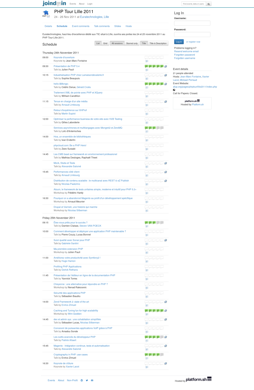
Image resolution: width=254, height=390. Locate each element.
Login (89, 3)
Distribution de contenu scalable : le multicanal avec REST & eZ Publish (91, 180)
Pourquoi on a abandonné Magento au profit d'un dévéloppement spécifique (93, 198)
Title (144, 43)
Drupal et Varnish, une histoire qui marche (75, 207)
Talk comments (102, 26)
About (81, 3)
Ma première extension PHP (68, 249)
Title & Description (158, 43)
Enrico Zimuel (69, 305)
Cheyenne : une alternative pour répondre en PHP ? (81, 284)
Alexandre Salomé (71, 166)
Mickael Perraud (188, 80)
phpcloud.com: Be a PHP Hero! (70, 145)
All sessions (117, 43)
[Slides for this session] (165, 66)
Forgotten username (184, 58)
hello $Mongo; (61, 83)
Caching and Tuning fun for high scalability (76, 310)
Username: (180, 18)
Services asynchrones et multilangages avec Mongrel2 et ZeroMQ (88, 127)
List (98, 43)
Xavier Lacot (72, 366)
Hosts (129, 26)
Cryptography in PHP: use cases (71, 354)
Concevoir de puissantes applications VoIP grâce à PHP (83, 328)
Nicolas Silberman (77, 210)
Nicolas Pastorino (71, 184)
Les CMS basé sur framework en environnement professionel (85, 154)
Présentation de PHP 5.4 (67, 66)
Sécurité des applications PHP (70, 293)
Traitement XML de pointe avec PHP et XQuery (78, 92)
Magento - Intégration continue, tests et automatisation (82, 345)
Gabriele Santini (70, 243)
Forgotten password (184, 54)
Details (48, 26)
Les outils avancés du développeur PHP (75, 337)
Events (73, 3)
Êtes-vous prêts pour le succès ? (70, 222)
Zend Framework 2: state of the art (71, 301)
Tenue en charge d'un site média (70, 101)
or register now (193, 41)
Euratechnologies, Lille (94, 17)
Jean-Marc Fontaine (190, 76)
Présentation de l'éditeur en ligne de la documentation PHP (84, 275)
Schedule (62, 26)
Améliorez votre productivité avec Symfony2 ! (77, 257)
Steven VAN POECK (90, 225)
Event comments (80, 26)
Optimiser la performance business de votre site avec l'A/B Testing (88, 119)
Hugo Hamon (69, 261)
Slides (117, 26)
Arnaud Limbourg (71, 104)
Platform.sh (198, 104)
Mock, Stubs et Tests (64, 163)
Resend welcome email (186, 51)
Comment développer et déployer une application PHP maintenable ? (90, 231)
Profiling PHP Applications (67, 266)
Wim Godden (75, 313)
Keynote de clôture (63, 363)
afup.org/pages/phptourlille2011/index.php (195, 86)
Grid (105, 43)
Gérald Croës (84, 87)
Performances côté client (66, 171)
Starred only (132, 43)
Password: (180, 29)
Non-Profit (72, 380)
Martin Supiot (68, 113)
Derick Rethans (70, 269)
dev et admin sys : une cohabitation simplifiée (77, 319)
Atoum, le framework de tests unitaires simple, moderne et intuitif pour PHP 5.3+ (95, 189)
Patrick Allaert (69, 340)
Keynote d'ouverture (64, 57)
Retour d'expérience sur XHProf (70, 110)
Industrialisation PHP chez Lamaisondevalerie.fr (79, 75)
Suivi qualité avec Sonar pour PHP (72, 240)
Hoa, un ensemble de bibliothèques (72, 136)
